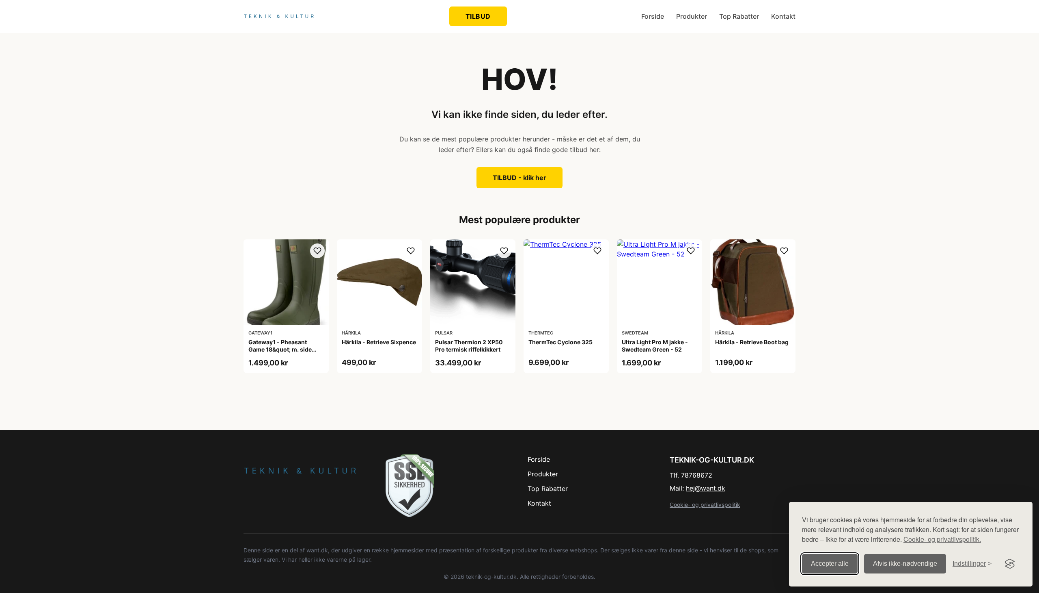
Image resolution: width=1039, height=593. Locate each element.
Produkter (691, 16)
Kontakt (783, 16)
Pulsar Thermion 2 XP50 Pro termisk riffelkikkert (469, 346)
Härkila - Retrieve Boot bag (752, 342)
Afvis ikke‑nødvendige (905, 563)
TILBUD (478, 16)
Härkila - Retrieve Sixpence (379, 342)
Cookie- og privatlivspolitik (705, 504)
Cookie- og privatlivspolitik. (942, 539)
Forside (652, 16)
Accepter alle (830, 563)
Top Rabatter (739, 16)
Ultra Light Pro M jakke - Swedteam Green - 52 (655, 346)
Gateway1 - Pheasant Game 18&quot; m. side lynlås (280, 349)
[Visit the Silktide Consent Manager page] (1010, 563)
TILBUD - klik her (519, 178)
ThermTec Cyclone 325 (560, 342)
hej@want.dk (705, 488)
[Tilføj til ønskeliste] (317, 250)
